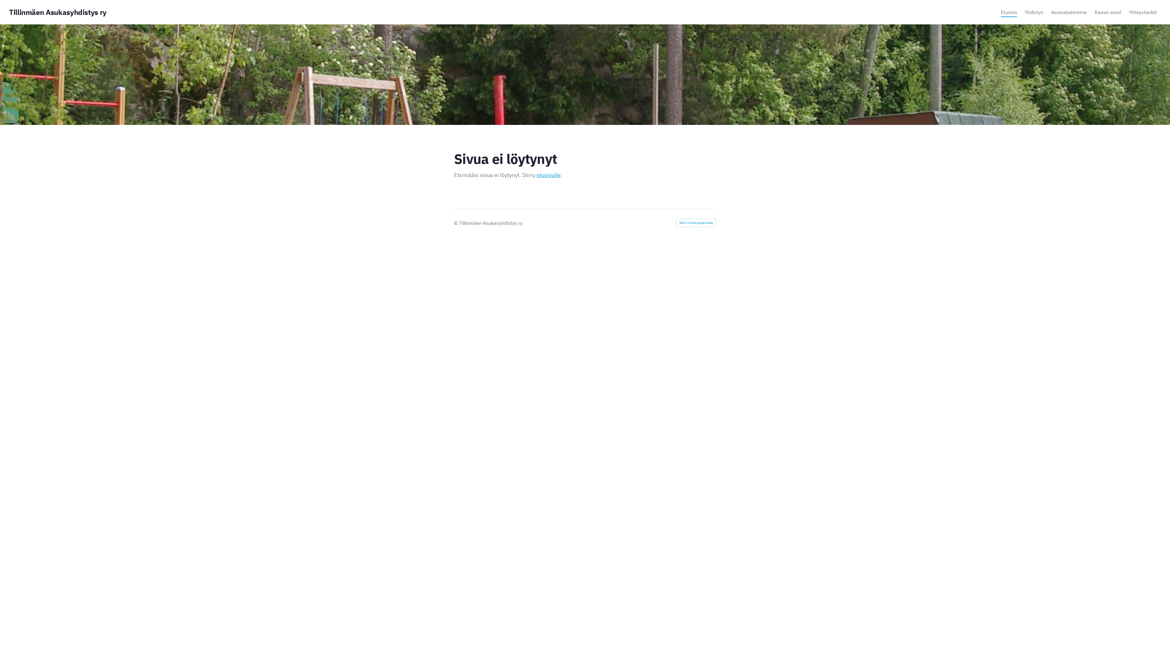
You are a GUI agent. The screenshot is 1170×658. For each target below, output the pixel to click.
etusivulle (549, 175)
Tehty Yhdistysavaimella (696, 223)
